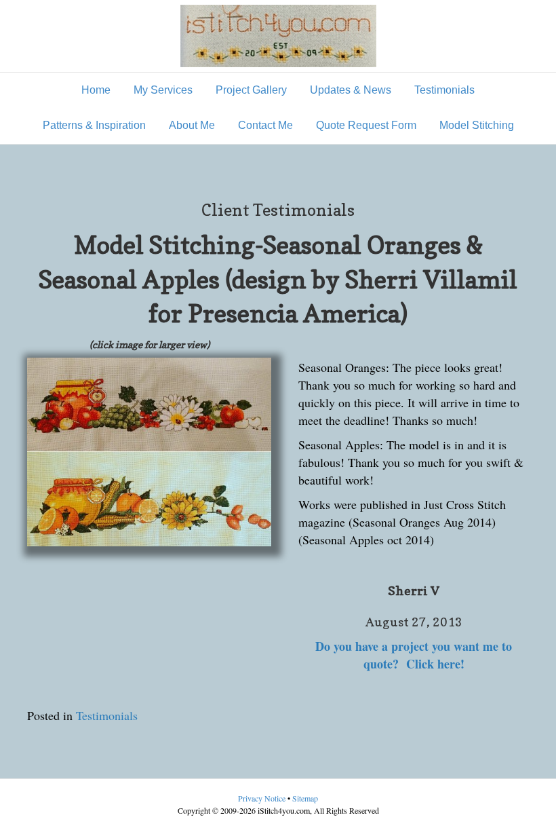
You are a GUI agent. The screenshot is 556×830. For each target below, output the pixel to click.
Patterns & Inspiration (94, 125)
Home (96, 90)
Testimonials (444, 90)
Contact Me (265, 125)
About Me (192, 125)
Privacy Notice (262, 798)
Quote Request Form (366, 125)
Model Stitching (476, 125)
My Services (163, 90)
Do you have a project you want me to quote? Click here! (413, 655)
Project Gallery (251, 90)
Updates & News (350, 90)
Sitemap (305, 798)
